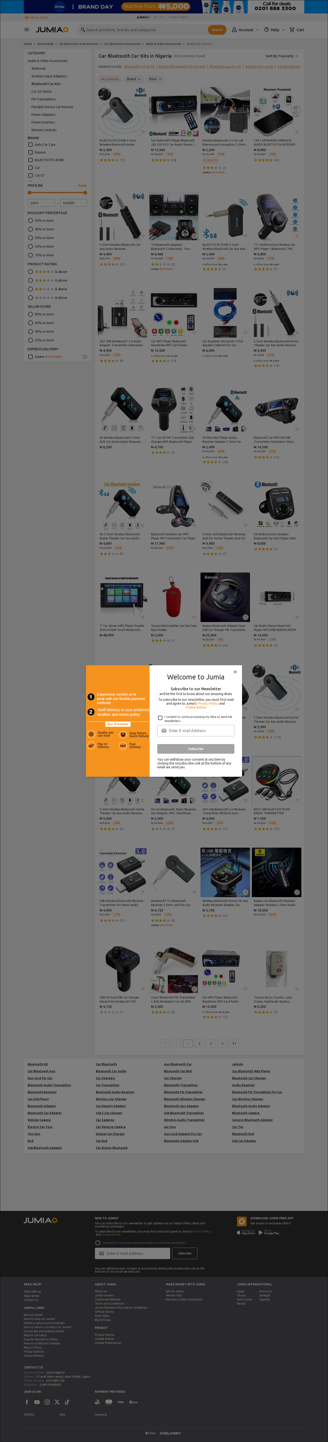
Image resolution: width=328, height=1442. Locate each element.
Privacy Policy (208, 703)
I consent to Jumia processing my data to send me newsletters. (198, 718)
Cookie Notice (196, 707)
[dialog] (164, 721)
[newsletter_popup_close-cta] (235, 672)
